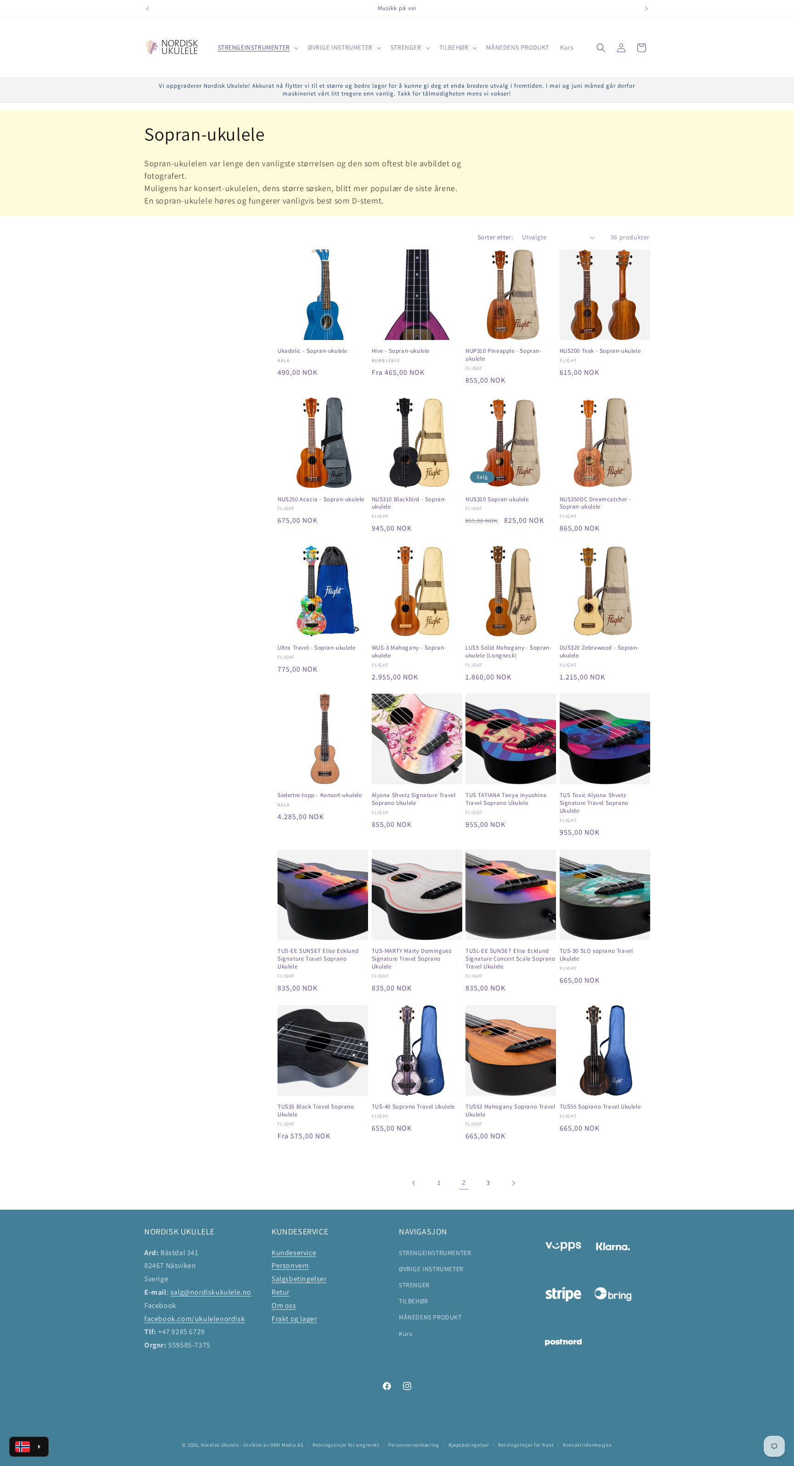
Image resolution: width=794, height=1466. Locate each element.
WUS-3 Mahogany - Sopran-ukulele (409, 651)
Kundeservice (294, 1252)
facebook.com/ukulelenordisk (194, 1318)
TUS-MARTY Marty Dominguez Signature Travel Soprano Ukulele (412, 959)
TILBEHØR (413, 1301)
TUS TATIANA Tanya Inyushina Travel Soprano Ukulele (505, 799)
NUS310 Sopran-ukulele (497, 499)
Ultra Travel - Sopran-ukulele (316, 647)
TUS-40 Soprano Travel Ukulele (413, 1107)
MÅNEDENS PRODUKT (430, 1317)
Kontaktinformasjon (587, 1444)
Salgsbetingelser (299, 1279)
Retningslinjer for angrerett (346, 1444)
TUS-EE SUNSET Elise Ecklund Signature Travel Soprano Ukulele (318, 959)
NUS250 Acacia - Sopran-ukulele (321, 499)
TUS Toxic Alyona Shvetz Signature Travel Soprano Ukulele (594, 803)
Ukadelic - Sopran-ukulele (312, 351)
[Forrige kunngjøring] (147, 8)
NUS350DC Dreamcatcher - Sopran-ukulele (595, 503)
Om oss (284, 1305)
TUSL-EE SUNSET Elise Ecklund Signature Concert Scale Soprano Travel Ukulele (510, 959)
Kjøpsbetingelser (468, 1444)
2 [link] (464, 1182)
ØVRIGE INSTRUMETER (431, 1268)
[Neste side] (513, 1183)
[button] (257, 47)
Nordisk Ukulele (220, 1445)
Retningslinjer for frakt (526, 1444)
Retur (280, 1291)
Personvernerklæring (413, 1444)
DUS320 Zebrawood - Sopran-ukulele (600, 651)
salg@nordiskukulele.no (210, 1291)
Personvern (290, 1265)
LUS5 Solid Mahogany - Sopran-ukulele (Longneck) (508, 651)
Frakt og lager (294, 1318)
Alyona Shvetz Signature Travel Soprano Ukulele (414, 799)
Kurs (405, 1333)
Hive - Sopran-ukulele (401, 351)
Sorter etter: (495, 237)
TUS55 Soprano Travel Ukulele (600, 1107)
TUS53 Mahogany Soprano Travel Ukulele (510, 1111)
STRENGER (414, 1284)
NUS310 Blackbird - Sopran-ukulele (409, 503)
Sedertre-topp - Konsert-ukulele (320, 795)
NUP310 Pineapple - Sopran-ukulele (503, 355)
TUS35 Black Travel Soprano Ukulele (316, 1111)
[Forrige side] (414, 1183)
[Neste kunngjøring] (646, 8)
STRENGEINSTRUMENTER (435, 1252)
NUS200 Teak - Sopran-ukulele (600, 351)
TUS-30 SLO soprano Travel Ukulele (596, 955)
